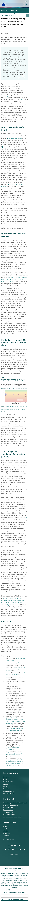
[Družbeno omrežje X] (5, 849)
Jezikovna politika (8, 810)
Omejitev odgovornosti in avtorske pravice (15, 802)
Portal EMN (6, 833)
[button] (26, 2)
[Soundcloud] (20, 849)
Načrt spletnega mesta (9, 839)
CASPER (5, 831)
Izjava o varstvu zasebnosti (10, 805)
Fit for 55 (6, 147)
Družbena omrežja (8, 793)
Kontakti (5, 784)
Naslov (5, 786)
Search (22, 4)
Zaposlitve (6, 777)
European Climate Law (15, 138)
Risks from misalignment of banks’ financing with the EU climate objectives (14, 279)
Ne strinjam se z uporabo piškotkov (15, 899)
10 (17, 519)
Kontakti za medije (8, 791)
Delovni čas (6, 789)
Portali (5, 826)
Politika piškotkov (8, 807)
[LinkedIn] (9, 849)
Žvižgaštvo (6, 835)
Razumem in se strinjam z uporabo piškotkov (15, 896)
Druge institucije (8, 781)
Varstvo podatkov (8, 812)
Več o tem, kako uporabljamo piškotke (15, 892)
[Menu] (26, 4)
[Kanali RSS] (24, 849)
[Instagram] (12, 849)
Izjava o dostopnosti (9, 814)
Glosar (5, 779)
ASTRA (5, 828)
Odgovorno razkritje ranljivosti (12, 817)
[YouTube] (16, 849)
